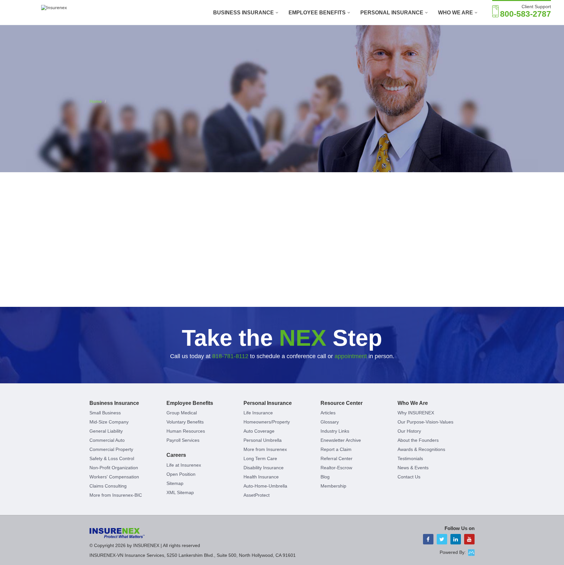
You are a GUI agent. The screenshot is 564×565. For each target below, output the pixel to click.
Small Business (105, 412)
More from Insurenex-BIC (115, 495)
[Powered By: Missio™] (471, 552)
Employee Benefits (317, 12)
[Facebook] (428, 539)
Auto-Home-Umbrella (265, 486)
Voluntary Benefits (185, 421)
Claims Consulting (108, 486)
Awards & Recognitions (421, 449)
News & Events (413, 467)
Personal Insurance (391, 12)
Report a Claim (336, 449)
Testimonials (410, 458)
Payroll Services (182, 440)
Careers (176, 455)
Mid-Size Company (109, 421)
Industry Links (335, 431)
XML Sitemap (180, 492)
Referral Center (336, 458)
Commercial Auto (107, 440)
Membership (333, 486)
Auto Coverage (258, 431)
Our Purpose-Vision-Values (425, 421)
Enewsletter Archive (341, 440)
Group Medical (181, 412)
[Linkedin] (455, 539)
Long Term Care (260, 458)
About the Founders (418, 440)
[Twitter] (442, 539)
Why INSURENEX (416, 412)
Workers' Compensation (114, 476)
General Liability (106, 431)
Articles (328, 412)
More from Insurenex (265, 449)
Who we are (455, 12)
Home (95, 101)
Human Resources (185, 431)
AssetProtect (256, 495)
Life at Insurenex (183, 465)
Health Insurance (261, 476)
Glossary (330, 421)
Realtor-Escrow (336, 467)
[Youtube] (469, 539)
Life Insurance (258, 412)
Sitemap (174, 483)
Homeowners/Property (266, 421)
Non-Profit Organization (113, 467)
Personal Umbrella (262, 440)
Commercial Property (111, 449)
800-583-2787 (525, 13)
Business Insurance (243, 12)
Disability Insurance (263, 467)
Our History (409, 431)
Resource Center (342, 403)
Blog (325, 476)
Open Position (181, 474)
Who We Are (413, 403)
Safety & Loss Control (111, 458)
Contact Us (409, 476)
